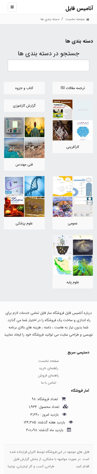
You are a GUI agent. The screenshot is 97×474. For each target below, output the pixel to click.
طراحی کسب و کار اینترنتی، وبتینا (31, 466)
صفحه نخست (48, 361)
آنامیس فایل (79, 8)
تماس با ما (48, 382)
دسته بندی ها (50, 19)
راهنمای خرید (48, 368)
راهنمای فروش (48, 375)
